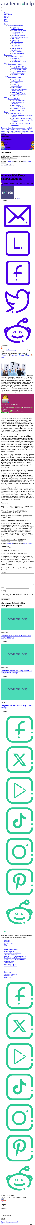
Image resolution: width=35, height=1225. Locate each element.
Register (3, 1222)
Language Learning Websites (19, 37)
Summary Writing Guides (18, 94)
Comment (4, 572)
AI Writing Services (17, 29)
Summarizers (15, 47)
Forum (6, 21)
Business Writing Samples (18, 69)
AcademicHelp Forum (14, 113)
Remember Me (7, 1215)
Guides (6, 17)
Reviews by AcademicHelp (15, 25)
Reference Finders (16, 43)
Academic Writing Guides (15, 56)
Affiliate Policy (8, 962)
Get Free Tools (5, 149)
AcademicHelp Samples (15, 64)
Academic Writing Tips (18, 100)
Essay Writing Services (10, 964)
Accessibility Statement (11, 954)
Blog (5, 19)
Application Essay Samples (19, 68)
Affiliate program (9, 961)
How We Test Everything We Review (15, 956)
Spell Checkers (15, 45)
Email (3, 591)
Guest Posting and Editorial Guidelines (15, 958)
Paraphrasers (15, 40)
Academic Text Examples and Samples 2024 (16, 128)
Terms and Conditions (10, 974)
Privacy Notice (27, 161)
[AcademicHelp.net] (17, 6)
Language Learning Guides (19, 89)
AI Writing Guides (16, 79)
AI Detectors (15, 27)
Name (3, 587)
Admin (18, 198)
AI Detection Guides (17, 81)
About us (7, 940)
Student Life (14, 103)
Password (3, 1212)
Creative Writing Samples (18, 71)
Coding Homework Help (18, 30)
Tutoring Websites (16, 48)
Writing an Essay (16, 58)
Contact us (10, 161)
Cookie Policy (8, 972)
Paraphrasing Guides (17, 90)
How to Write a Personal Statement (21, 118)
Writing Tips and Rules (17, 74)
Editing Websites (16, 34)
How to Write (8, 14)
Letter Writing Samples (17, 73)
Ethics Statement (9, 951)
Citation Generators (17, 32)
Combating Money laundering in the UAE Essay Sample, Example (16, 672)
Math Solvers (15, 38)
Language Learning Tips (18, 110)
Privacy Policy (8, 975)
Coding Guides (15, 84)
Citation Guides (15, 82)
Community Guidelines (11, 949)
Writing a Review (16, 60)
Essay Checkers (15, 50)
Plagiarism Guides (16, 92)
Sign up (20, 541)
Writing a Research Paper (18, 61)
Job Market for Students (18, 107)
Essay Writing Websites (18, 35)
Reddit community (11, 350)
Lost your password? (12, 1222)
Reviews (6, 13)
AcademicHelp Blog (14, 99)
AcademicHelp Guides (14, 77)
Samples (6, 16)
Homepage (4, 128)
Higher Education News (18, 102)
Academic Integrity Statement (12, 953)
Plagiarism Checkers (17, 42)
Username (3, 1208)
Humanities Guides (16, 86)
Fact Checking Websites (18, 53)
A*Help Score (8, 943)
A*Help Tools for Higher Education (14, 959)
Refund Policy (8, 977)
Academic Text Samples (18, 66)
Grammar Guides (16, 87)
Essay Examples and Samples (16, 128)
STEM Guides (15, 95)
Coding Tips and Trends (18, 108)
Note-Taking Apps (16, 51)
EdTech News (15, 105)
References (5, 168)
